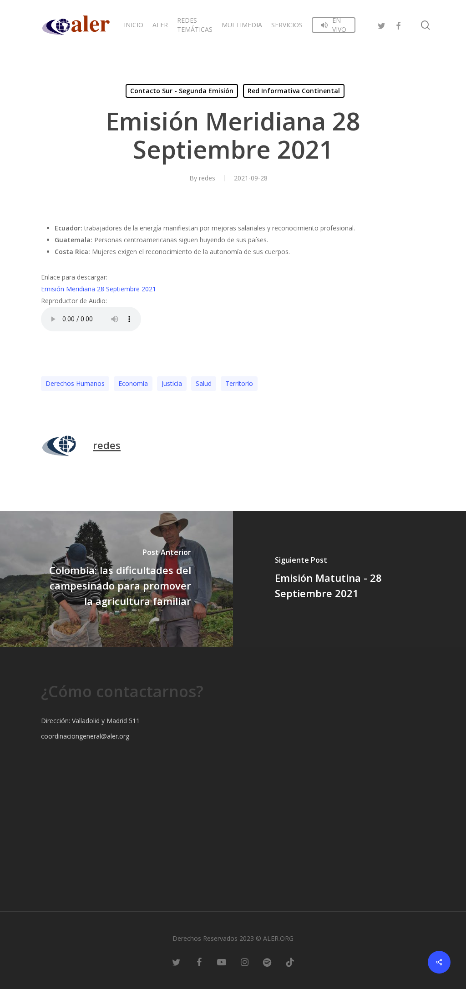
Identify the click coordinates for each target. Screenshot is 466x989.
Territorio (239, 383)
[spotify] (267, 962)
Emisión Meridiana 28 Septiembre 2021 (98, 289)
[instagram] (244, 962)
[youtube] (221, 962)
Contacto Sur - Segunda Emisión (181, 90)
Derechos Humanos (75, 383)
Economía (133, 383)
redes (207, 178)
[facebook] (398, 25)
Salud (204, 383)
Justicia (172, 383)
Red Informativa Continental (294, 90)
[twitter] (382, 25)
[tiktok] (290, 962)
